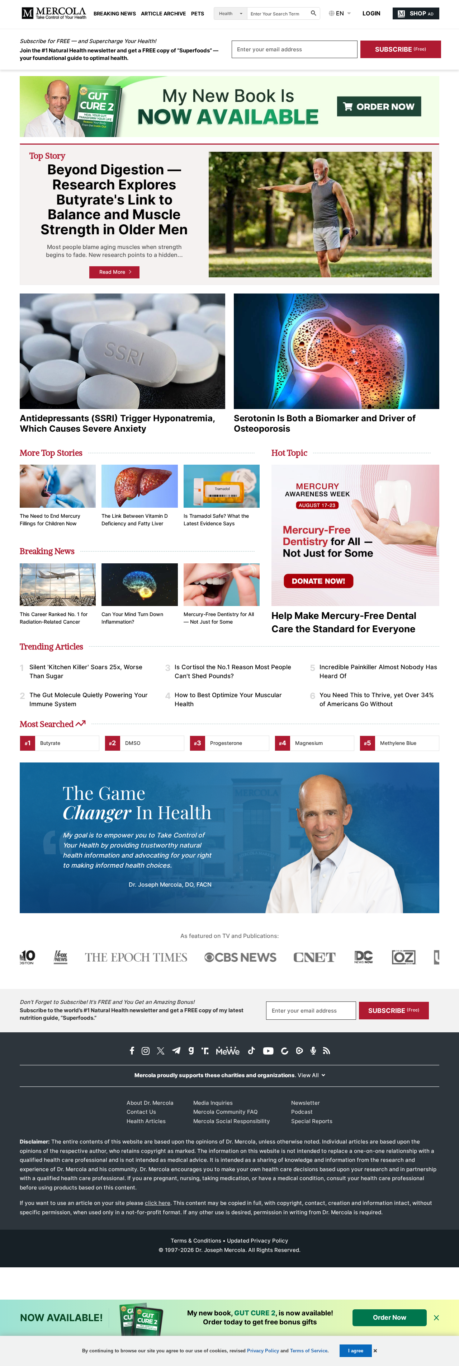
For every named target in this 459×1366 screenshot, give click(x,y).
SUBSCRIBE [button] (400, 49)
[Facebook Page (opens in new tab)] (132, 1051)
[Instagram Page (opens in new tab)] (145, 1051)
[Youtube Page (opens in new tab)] (268, 1051)
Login (371, 13)
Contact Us (141, 1111)
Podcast (302, 1111)
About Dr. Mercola (150, 1102)
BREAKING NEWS (115, 14)
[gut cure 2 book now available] (229, 106)
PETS (197, 14)
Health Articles (146, 1121)
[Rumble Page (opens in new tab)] (299, 1051)
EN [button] (339, 13)
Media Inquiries (213, 1102)
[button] (375, 1350)
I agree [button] (355, 1350)
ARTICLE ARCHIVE (163, 14)
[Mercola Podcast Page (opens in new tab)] (313, 1051)
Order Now (389, 1317)
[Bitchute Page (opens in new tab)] (284, 1051)
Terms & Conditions (196, 1240)
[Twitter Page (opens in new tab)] (160, 1051)
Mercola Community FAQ (225, 1111)
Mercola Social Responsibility (231, 1121)
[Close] (436, 1318)
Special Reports (311, 1121)
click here (157, 1203)
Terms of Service (308, 1350)
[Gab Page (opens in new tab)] (191, 1051)
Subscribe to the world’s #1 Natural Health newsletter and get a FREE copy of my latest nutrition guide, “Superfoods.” (131, 1014)
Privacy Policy (263, 1350)
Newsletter (305, 1102)
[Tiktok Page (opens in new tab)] (251, 1051)
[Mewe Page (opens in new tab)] (228, 1051)
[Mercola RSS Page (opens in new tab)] (326, 1051)
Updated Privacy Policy (257, 1240)
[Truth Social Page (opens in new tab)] (205, 1051)
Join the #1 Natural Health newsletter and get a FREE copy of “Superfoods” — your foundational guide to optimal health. (119, 54)
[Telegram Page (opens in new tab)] (176, 1051)
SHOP (422, 13)
